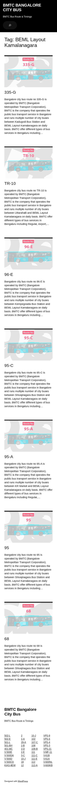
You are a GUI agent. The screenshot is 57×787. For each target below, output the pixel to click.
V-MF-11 (47, 752)
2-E (23, 752)
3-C (23, 755)
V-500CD (9, 762)
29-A (23, 742)
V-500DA (9, 755)
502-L (7, 735)
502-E (7, 739)
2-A (23, 739)
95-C (8, 365)
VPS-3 (46, 745)
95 (6, 547)
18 (22, 762)
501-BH (8, 745)
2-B (23, 745)
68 (6, 639)
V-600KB (48, 765)
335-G (10, 92)
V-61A (46, 758)
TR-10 (10, 183)
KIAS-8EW (9, 765)
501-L (7, 742)
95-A (8, 456)
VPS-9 (46, 735)
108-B (34, 749)
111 (33, 752)
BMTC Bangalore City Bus (22, 7)
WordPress (23, 781)
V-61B (46, 755)
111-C (34, 755)
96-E (8, 274)
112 (33, 762)
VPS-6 (46, 739)
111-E (34, 758)
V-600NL (47, 762)
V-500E (8, 752)
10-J (23, 758)
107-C (34, 742)
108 (33, 745)
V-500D (8, 758)
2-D (23, 749)
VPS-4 (46, 742)
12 (22, 765)
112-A (34, 765)
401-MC (8, 749)
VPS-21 (47, 749)
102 (33, 739)
